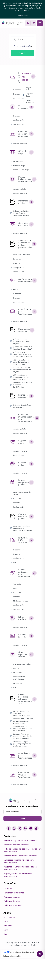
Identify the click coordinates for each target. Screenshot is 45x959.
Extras (15, 289)
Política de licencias (11, 901)
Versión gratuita (19, 189)
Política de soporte (11, 897)
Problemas (17, 683)
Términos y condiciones (13, 893)
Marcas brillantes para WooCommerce (20, 855)
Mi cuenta (7, 925)
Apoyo (6, 921)
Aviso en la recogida (12, 956)
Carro (5, 930)
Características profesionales (19, 678)
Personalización (19, 550)
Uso (14, 562)
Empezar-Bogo (19, 165)
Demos (16, 668)
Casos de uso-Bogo (21, 170)
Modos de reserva (20, 601)
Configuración (18, 120)
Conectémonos (22, 15)
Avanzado (17, 584)
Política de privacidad (12, 905)
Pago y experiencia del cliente (22, 493)
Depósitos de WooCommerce (16, 844)
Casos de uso (18, 98)
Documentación (10, 917)
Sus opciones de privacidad (21, 952)
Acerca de (7, 888)
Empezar (16, 94)
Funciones (17, 90)
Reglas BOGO (18, 161)
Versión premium (20, 143)
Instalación (17, 672)
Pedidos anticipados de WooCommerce (20, 840)
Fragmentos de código (22, 664)
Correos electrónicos (21, 255)
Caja (5, 934)
